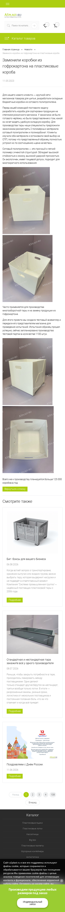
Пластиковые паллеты (32, 845)
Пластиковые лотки (32, 828)
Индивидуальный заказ (32, 903)
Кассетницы (32, 834)
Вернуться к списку (15, 489)
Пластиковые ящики (32, 823)
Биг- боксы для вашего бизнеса (26, 559)
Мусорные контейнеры (32, 851)
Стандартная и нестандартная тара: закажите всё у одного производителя (30, 661)
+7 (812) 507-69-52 (50, 13)
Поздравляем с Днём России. (25, 764)
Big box (32, 840)
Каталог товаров (23, 38)
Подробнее (15, 600)
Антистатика (32, 857)
